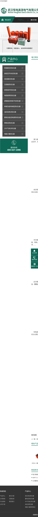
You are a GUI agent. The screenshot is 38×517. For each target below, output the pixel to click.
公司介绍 (2, 504)
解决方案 (11, 496)
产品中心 (21, 20)
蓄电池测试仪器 (29, 498)
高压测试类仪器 (29, 496)
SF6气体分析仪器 (30, 501)
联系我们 (11, 501)
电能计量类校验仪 (30, 507)
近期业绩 (11, 498)
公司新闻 (2, 498)
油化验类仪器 (29, 504)
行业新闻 (2, 501)
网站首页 (8, 20)
